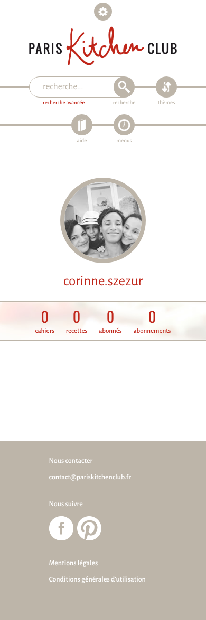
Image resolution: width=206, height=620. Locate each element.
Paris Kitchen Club (103, 46)
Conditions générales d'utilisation (97, 579)
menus (124, 141)
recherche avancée (64, 103)
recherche (124, 103)
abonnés (110, 321)
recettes (77, 321)
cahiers (44, 321)
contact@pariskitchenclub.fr (90, 477)
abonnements (152, 321)
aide (82, 141)
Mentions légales (73, 563)
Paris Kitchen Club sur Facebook (61, 528)
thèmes (166, 103)
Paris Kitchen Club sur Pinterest (89, 528)
